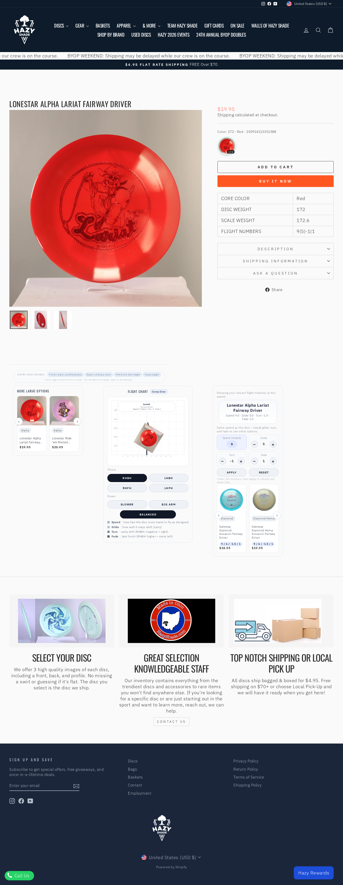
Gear (80, 25)
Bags (132, 769)
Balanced (148, 514)
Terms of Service (248, 777)
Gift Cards (214, 25)
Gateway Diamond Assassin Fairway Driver (231, 532)
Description (276, 249)
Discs (59, 25)
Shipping (225, 114)
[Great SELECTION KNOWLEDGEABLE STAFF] (171, 620)
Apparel (124, 25)
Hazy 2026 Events (173, 34)
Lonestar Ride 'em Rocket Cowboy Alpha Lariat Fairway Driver (62, 440)
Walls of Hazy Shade (270, 25)
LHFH (168, 488)
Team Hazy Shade (182, 25)
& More (150, 25)
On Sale (237, 25)
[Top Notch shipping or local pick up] (281, 620)
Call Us (21, 875)
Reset (264, 472)
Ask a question (275, 273)
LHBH (168, 478)
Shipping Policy (247, 785)
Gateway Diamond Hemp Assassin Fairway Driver (263, 532)
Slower (127, 504)
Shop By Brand (111, 34)
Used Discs (141, 34)
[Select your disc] (61, 620)
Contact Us (171, 721)
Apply (232, 472)
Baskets (103, 25)
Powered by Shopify (171, 867)
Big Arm (168, 504)
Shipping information (275, 261)
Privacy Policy (245, 761)
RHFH (127, 488)
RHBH (127, 478)
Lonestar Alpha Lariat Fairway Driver (30, 440)
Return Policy (245, 769)
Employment (139, 793)
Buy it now (275, 181)
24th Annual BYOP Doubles (221, 34)
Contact (135, 785)
